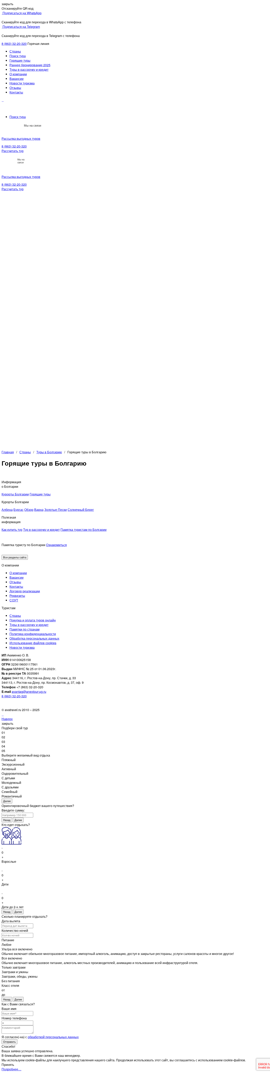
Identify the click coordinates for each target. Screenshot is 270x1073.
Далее (7, 801)
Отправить (9, 1042)
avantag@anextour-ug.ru (29, 691)
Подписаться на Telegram (21, 26)
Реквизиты (17, 595)
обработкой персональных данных (53, 1037)
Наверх (7, 719)
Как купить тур (12, 529)
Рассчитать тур (13, 151)
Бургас (18, 509)
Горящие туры (19, 60)
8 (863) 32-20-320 (14, 43)
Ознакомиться (56, 545)
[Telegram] (18, 125)
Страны (15, 51)
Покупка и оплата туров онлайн (32, 620)
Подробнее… (11, 1069)
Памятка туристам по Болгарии (83, 529)
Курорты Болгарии (15, 494)
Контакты (16, 92)
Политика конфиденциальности (32, 634)
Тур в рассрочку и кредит (41, 529)
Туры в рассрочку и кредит (28, 69)
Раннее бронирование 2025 (29, 65)
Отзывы (15, 87)
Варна (38, 509)
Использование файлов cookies (32, 643)
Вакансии (16, 78)
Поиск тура (17, 56)
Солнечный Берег (81, 509)
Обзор (28, 509)
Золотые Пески (55, 509)
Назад (6, 820)
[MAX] (10, 125)
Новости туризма (22, 83)
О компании (18, 74)
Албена (7, 509)
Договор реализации (24, 591)
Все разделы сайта (14, 557)
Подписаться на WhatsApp (22, 13)
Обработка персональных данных (34, 638)
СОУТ (13, 600)
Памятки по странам (24, 629)
